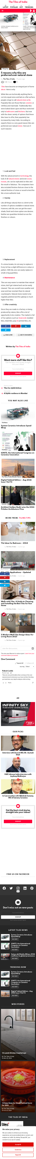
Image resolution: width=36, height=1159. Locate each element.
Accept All (18, 1144)
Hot (21, 7)
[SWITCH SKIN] (30, 11)
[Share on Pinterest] (16, 326)
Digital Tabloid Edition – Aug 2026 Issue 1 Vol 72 (22, 992)
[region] (18, 1142)
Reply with (33, 648)
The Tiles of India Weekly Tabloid (12, 477)
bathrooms (10, 111)
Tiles (3, 87)
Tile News (5, 422)
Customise (18, 1149)
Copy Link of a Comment (11, 673)
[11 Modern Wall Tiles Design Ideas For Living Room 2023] (18, 623)
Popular (14, 7)
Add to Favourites (26, 335)
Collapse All (30, 663)
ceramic (29, 103)
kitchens (21, 111)
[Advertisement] (18, 151)
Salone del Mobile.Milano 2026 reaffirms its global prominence (23, 955)
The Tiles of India (18, 2)
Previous (1, 22)
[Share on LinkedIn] (26, 326)
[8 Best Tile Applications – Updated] (18, 560)
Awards (4, 504)
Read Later (9, 335)
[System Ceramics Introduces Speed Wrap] (11, 19)
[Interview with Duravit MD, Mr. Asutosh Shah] (18, 743)
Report (33, 683)
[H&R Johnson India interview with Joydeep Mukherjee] (18, 765)
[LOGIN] (34, 11)
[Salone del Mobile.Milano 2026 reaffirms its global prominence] (5, 956)
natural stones (14, 179)
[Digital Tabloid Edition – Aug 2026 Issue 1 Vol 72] (18, 468)
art (17, 321)
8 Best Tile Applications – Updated (16, 572)
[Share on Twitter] (6, 330)
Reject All (18, 1155)
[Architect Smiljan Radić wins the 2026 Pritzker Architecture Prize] (18, 495)
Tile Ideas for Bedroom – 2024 (14, 543)
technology (24, 176)
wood (29, 179)
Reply (9, 682)
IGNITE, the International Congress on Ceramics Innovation (17, 454)
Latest (5, 7)
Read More (15, 939)
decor (3, 89)
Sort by (22, 666)
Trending (29, 7)
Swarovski (22, 318)
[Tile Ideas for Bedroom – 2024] (18, 531)
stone (20, 126)
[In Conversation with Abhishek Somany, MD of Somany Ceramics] (18, 786)
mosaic (4, 182)
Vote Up (3, 683)
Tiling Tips (25, 518)
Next (35, 22)
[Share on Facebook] (6, 326)
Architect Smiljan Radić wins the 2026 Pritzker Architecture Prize (17, 508)
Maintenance (9, 278)
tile (29, 100)
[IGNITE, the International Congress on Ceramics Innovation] (18, 441)
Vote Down (6, 683)
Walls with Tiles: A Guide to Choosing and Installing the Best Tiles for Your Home (17, 603)
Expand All (20, 663)
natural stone (22, 100)
